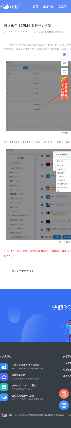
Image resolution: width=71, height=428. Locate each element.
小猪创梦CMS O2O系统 (24, 385)
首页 (35, 6)
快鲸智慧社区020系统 (23, 395)
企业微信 (48, 6)
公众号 (63, 6)
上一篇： (22, 271)
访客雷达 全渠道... (26, 271)
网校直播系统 (18, 375)
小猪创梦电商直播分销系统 (25, 365)
